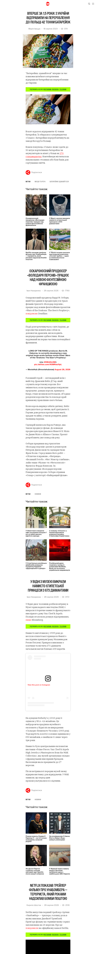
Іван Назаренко (34, 290)
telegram (62, 89)
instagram (47, 89)
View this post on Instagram (39, 685)
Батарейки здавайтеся (59, 181)
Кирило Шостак (34, 905)
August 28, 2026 (62, 369)
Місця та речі (40, 181)
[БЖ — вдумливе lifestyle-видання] (48, 4)
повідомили (32, 928)
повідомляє (32, 313)
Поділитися (36, 172)
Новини (38, 494)
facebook (55, 89)
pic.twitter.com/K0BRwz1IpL (48, 364)
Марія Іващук (34, 28)
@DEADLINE (50, 362)
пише (28, 620)
